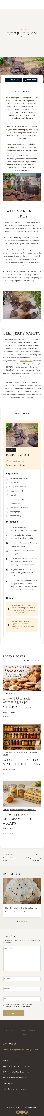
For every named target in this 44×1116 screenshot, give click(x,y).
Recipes (26, 29)
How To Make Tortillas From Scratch (21, 908)
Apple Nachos (8, 1083)
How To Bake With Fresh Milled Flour (17, 702)
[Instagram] (26, 1112)
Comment (8, 948)
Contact (24, 1030)
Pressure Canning (22, 752)
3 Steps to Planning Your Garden (33, 857)
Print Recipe (31, 80)
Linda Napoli (11, 912)
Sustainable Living (30, 810)
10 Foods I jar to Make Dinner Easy (22, 762)
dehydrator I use (26, 361)
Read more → (8, 716)
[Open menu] (39, 4)
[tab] (17, 921)
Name (7, 979)
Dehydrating (19, 29)
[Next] (38, 899)
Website (7, 999)
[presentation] (22, 678)
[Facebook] (18, 1112)
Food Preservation (9, 693)
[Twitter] (22, 1112)
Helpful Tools (22, 1034)
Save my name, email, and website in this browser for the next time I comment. (20, 1005)
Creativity (6, 810)
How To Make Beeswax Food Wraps (18, 819)
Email (7, 989)
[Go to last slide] (5, 899)
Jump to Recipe (14, 80)
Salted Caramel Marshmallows (14, 1089)
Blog (17, 1030)
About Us (9, 1030)
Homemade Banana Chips (10, 857)
